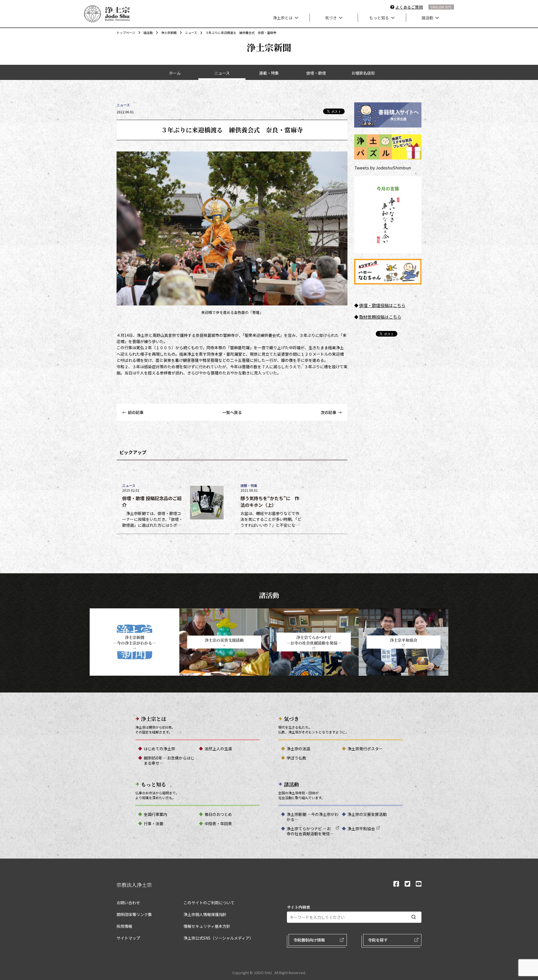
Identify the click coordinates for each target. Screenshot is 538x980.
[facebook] (396, 884)
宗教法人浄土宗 (134, 884)
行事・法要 (153, 823)
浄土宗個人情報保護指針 (205, 914)
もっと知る (379, 17)
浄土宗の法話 (298, 748)
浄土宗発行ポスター (365, 748)
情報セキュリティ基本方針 (207, 926)
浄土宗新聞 (169, 32)
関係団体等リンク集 (134, 914)
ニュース (191, 32)
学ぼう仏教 (296, 757)
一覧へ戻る (232, 412)
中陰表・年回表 (218, 823)
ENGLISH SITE (441, 6)
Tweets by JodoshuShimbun (382, 168)
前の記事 (132, 412)
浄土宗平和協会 (361, 828)
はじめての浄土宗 (159, 748)
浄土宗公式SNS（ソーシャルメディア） (218, 938)
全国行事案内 (155, 814)
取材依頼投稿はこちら (380, 317)
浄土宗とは (283, 17)
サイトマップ (128, 938)
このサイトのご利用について (209, 902)
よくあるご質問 (409, 7)
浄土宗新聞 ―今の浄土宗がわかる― (312, 817)
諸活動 (427, 17)
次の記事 (331, 412)
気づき (331, 17)
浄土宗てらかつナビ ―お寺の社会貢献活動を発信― (310, 831)
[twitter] (407, 884)
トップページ (126, 32)
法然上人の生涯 (218, 748)
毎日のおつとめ (218, 814)
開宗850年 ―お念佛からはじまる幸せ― (169, 760)
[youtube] (418, 884)
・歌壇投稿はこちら (386, 305)
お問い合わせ (128, 902)
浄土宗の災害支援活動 (367, 814)
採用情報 (124, 926)
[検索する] (413, 917)
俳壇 (363, 305)
